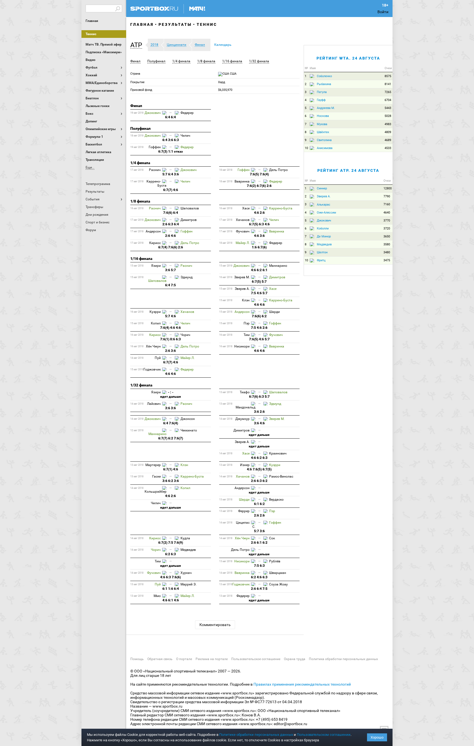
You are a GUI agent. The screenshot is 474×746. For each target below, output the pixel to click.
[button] (138, 45)
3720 (386, 228)
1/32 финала (259, 61)
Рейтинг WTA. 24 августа (348, 58)
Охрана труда (294, 659)
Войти (382, 12)
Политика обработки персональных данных (343, 659)
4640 (386, 212)
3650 (386, 236)
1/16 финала (232, 61)
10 (306, 148)
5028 (388, 116)
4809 (388, 132)
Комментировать (215, 624)
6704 (388, 100)
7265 (388, 92)
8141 (388, 84)
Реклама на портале (212, 659)
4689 (388, 140)
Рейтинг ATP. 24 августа (348, 170)
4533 (388, 148)
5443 (388, 108)
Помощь (137, 659)
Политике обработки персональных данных (256, 735)
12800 (387, 188)
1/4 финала (181, 61)
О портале (184, 659)
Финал (135, 61)
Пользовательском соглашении (324, 735)
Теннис (91, 34)
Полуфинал (156, 61)
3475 (386, 260)
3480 (386, 252)
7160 (386, 204)
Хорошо (377, 737)
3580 (386, 244)
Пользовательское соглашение (255, 659)
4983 (388, 124)
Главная (92, 21)
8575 (388, 76)
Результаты (175, 24)
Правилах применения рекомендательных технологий (302, 684)
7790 (386, 196)
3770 (386, 220)
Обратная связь (160, 659)
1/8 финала (206, 61)
